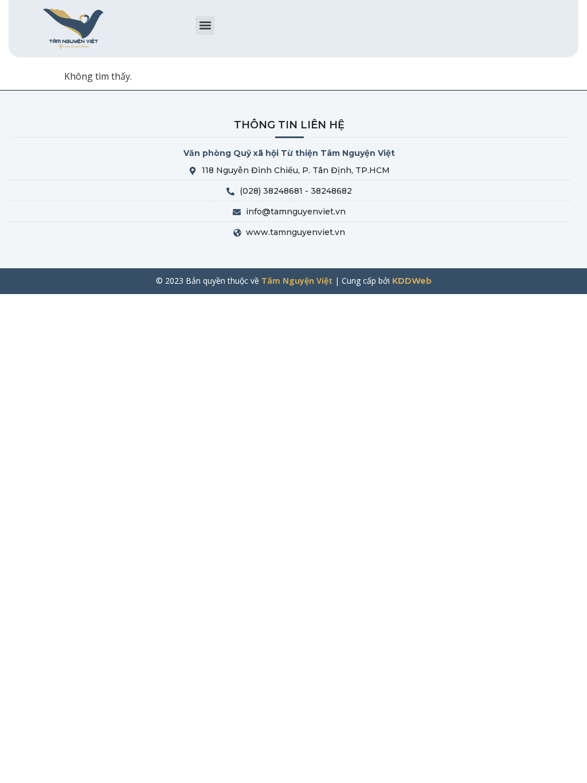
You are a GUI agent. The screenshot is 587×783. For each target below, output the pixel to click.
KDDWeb (412, 281)
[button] (204, 25)
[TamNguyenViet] (74, 28)
